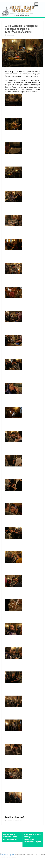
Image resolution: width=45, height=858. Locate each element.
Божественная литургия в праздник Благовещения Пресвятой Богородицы (33, 838)
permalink (18, 821)
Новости (9, 821)
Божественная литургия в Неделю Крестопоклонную (10, 836)
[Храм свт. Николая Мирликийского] (18, 11)
